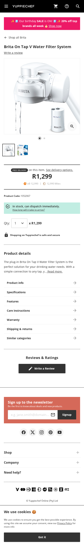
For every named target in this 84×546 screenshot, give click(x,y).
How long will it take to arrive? (29, 209)
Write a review (13, 53)
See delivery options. (59, 170)
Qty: (7, 223)
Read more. (55, 271)
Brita (17, 37)
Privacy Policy (64, 523)
